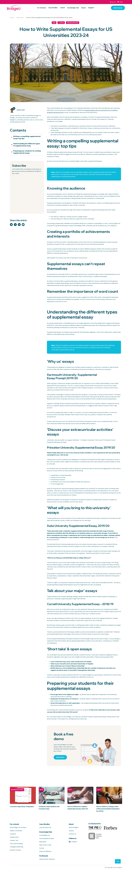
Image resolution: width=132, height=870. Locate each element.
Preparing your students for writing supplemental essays (27, 152)
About (83, 8)
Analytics (13, 834)
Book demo (60, 757)
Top (118, 861)
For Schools (41, 8)
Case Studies (53, 8)
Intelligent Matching (16, 847)
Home (12, 17)
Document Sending (16, 843)
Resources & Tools (45, 845)
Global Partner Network (47, 859)
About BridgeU (73, 827)
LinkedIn (74, 842)
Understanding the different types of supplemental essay (26, 145)
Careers (71, 831)
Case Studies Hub (45, 827)
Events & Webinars (45, 851)
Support (91, 8)
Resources (20, 17)
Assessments (14, 837)
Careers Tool (14, 840)
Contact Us (72, 834)
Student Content (15, 850)
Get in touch (118, 8)
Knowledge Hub (73, 8)
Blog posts (42, 842)
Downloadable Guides (46, 838)
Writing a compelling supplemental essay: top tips (26, 137)
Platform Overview (16, 831)
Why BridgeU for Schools (18, 827)
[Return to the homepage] (13, 7)
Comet (62, 8)
